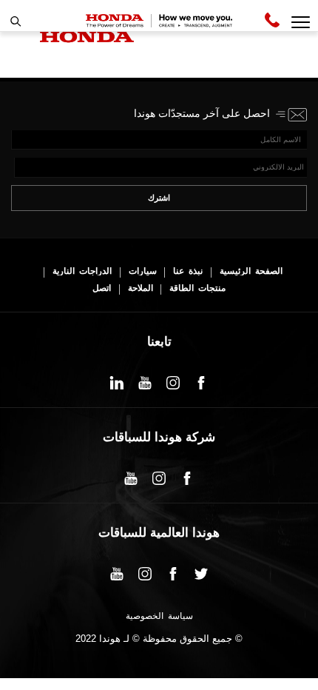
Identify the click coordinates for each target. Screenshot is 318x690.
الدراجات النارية (82, 271)
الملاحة (140, 288)
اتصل (101, 288)
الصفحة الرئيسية (251, 271)
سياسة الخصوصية (159, 616)
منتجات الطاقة (197, 288)
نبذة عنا (188, 271)
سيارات (143, 271)
